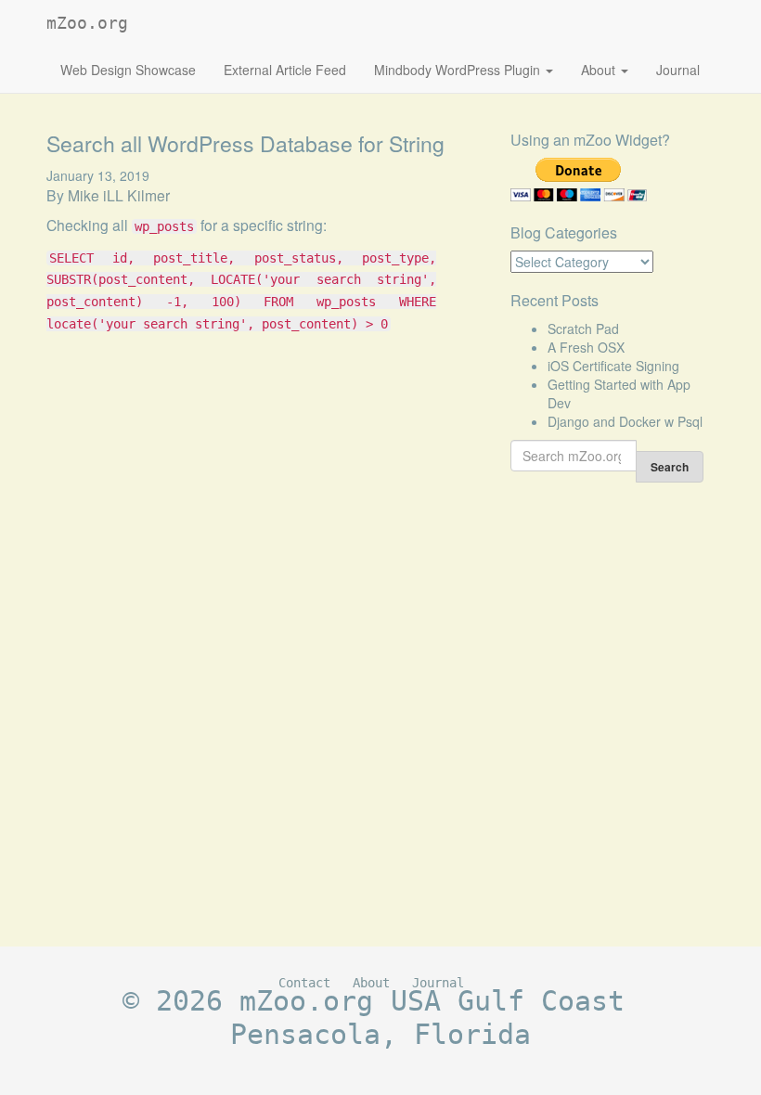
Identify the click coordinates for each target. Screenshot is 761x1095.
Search (670, 466)
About (600, 69)
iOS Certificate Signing (613, 365)
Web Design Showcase (128, 69)
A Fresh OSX (586, 347)
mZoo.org (87, 22)
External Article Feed (285, 69)
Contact (304, 982)
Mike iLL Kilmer (119, 195)
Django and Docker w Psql (625, 421)
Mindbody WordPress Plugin (459, 69)
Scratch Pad (583, 328)
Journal (678, 69)
